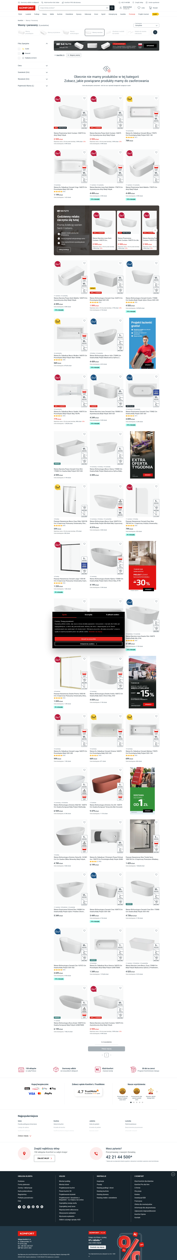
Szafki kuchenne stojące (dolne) (64, 1131)
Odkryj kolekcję (64, 249)
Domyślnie (138, 25)
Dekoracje (88, 14)
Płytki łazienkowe (130, 1124)
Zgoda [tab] (64, 614)
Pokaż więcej (106, 1049)
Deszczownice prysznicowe (134, 1127)
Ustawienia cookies (87, 644)
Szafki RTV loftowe (24, 1131)
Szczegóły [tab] (88, 614)
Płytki (20, 14)
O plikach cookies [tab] (112, 614)
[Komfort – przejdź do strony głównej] (27, 1233)
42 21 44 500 (125, 2)
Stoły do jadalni (94, 1124)
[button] (125, 8)
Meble (52, 14)
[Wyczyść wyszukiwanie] (107, 7)
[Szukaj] (112, 7)
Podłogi (36, 14)
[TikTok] (37, 1206)
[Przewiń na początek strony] (173, 1174)
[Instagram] (28, 1206)
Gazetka (123, 14)
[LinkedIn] (42, 1206)
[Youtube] (24, 1206)
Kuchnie (59, 14)
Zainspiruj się (113, 14)
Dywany (78, 14)
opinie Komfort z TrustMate (91, 1084)
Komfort (20, 20)
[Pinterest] (33, 1206)
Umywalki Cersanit (131, 1131)
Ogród (103, 14)
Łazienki (28, 14)
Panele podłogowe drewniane (27, 1124)
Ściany (44, 14)
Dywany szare (93, 1131)
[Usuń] (68, 55)
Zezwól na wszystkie (88, 639)
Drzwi (96, 14)
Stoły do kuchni (58, 1124)
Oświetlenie (69, 14)
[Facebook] (19, 1206)
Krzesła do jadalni (95, 1127)
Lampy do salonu (23, 1127)
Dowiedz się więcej (95, 631)
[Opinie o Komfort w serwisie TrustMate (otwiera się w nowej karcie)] (88, 1091)
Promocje (132, 14)
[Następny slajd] (155, 230)
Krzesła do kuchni (59, 1127)
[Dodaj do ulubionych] (84, 98)
